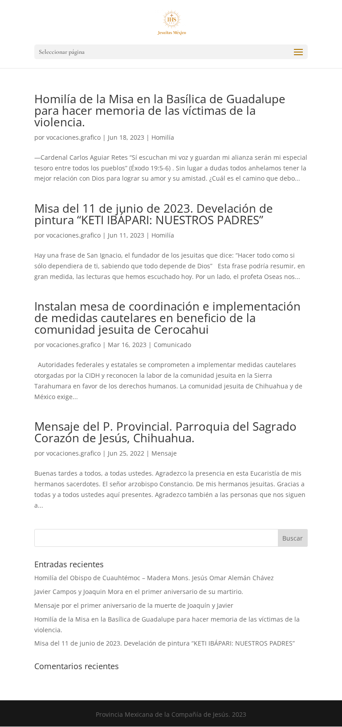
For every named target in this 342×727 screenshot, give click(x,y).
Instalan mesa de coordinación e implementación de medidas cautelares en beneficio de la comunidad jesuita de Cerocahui (167, 317)
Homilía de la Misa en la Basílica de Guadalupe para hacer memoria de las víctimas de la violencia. (159, 110)
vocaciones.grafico (73, 137)
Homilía (162, 137)
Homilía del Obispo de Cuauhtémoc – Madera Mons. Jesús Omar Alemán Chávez (154, 578)
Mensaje (164, 453)
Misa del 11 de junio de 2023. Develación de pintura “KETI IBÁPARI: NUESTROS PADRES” (153, 214)
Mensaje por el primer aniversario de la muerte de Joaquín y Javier (133, 605)
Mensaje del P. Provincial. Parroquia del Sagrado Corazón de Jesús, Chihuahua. (165, 432)
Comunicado (172, 344)
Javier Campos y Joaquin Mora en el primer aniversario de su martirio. (138, 591)
